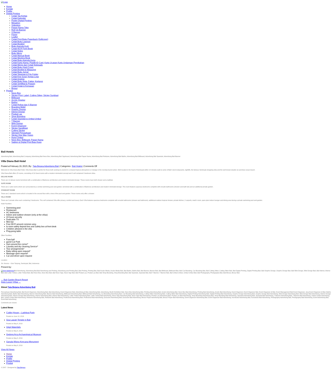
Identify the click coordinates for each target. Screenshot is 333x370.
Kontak (9, 9)
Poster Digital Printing (21, 20)
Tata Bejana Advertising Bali (46, 166)
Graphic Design (18, 109)
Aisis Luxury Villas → (11, 282)
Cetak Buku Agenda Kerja (23, 60)
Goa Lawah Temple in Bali (18, 320)
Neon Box (16, 93)
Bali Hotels (77, 166)
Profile (9, 11)
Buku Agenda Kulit (20, 46)
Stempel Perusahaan (21, 133)
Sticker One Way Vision (22, 135)
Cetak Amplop (17, 79)
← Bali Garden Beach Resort (14, 280)
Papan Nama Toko (20, 28)
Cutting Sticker (18, 130)
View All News (7, 349)
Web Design (17, 123)
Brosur (14, 88)
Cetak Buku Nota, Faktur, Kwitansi (27, 81)
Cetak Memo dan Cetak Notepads (27, 65)
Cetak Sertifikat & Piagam (23, 84)
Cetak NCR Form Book (22, 49)
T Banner (15, 121)
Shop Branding (18, 116)
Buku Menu (16, 53)
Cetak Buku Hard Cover (22, 67)
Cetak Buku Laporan (20, 42)
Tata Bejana (21, 367)
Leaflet (14, 37)
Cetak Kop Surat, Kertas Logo (25, 77)
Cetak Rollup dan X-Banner (24, 105)
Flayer (14, 35)
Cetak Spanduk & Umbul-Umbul (26, 119)
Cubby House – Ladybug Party (20, 313)
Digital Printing (13, 13)
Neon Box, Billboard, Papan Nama (27, 140)
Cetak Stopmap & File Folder (24, 74)
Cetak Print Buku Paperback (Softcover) (29, 39)
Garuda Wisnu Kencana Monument (22, 342)
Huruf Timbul (17, 137)
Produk (9, 91)
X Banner (15, 32)
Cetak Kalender (18, 18)
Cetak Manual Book (20, 56)
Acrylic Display (18, 100)
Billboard (15, 98)
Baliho (14, 102)
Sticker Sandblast (19, 128)
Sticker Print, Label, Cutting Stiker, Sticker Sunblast (34, 95)
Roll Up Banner (18, 30)
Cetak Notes (17, 51)
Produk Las (16, 114)
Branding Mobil (18, 107)
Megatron (15, 23)
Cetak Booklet (17, 44)
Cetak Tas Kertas (19, 16)
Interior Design (18, 112)
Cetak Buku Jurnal (19, 72)
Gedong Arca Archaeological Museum (23, 334)
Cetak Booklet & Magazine (23, 70)
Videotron (15, 25)
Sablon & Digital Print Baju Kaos (26, 142)
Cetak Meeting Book (20, 58)
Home (9, 6)
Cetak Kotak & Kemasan (22, 86)
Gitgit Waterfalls (13, 327)
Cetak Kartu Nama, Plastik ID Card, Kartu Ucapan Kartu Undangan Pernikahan (47, 63)
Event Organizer (18, 126)
